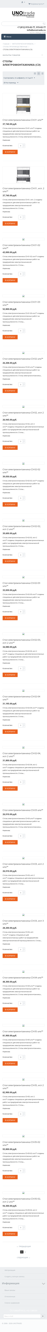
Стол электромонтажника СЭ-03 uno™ (23, 810)
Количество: (8, 145)
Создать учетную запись (15, 1276)
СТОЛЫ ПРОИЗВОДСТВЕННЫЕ (15, 46)
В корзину (10, 152)
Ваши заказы (10, 1290)
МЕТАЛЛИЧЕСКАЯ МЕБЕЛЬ (23, 44)
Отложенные (10, 1296)
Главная (6, 44)
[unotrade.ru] (23, 14)
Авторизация (10, 1270)
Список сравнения (12, 1303)
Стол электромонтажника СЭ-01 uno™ (23, 119)
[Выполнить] (43, 1316)
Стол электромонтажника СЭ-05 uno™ (23, 1031)
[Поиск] (43, 24)
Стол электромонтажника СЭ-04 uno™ (23, 977)
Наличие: (6, 140)
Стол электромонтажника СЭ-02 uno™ (23, 358)
